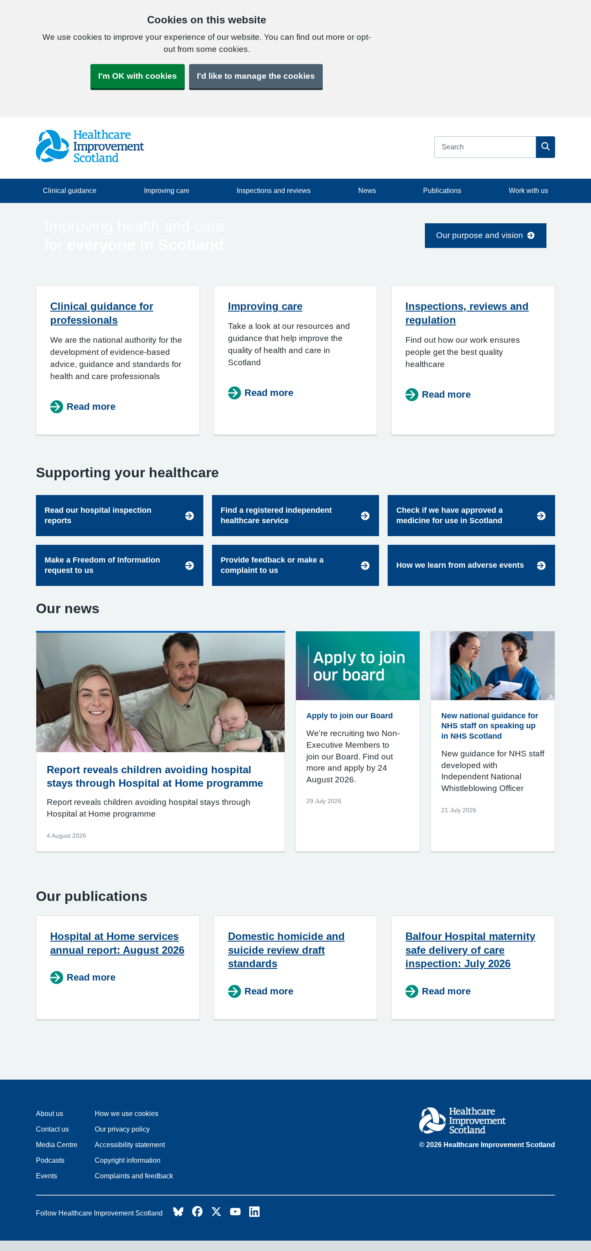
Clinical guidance (69, 190)
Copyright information (128, 1160)
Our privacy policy (122, 1129)
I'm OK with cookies (137, 75)
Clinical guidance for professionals (101, 313)
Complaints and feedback (134, 1176)
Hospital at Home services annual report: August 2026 (117, 943)
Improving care (167, 190)
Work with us (528, 190)
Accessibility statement (130, 1144)
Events (46, 1176)
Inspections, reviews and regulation (467, 313)
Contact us (52, 1129)
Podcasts (50, 1160)
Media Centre (56, 1144)
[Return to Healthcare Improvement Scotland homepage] (487, 1122)
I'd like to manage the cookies (256, 75)
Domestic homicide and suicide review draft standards (286, 950)
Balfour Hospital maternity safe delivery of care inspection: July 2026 (470, 950)
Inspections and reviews (274, 190)
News (367, 190)
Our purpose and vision (479, 235)
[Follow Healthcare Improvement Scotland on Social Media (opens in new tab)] (178, 1214)
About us (49, 1113)
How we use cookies (126, 1113)
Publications (442, 190)
